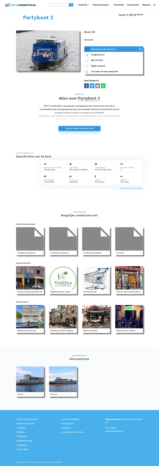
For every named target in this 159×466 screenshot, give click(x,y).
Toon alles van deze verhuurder (104, 71)
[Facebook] (154, 7)
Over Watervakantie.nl (71, 419)
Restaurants (119, 5)
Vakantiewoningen (100, 5)
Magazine (146, 5)
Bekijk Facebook (98, 66)
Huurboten (82, 5)
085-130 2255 (97, 60)
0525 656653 (110, 428)
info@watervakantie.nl (114, 431)
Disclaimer (66, 428)
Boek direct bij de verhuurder (103, 49)
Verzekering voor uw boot (72, 432)
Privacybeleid (67, 423)
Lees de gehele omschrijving (79, 128)
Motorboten (22, 436)
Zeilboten (21, 428)
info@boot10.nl (97, 55)
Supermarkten (133, 5)
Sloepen (21, 432)
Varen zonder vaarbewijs (28, 419)
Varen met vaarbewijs (26, 423)
